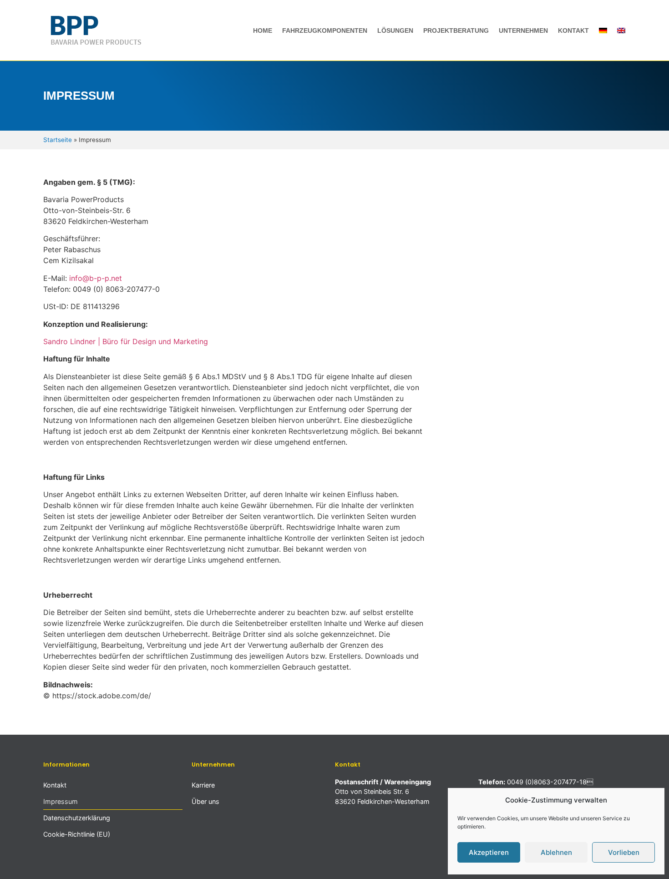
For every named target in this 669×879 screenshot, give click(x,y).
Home (262, 30)
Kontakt (573, 30)
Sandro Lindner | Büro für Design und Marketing (125, 341)
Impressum (60, 801)
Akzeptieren (489, 852)
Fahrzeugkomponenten (324, 30)
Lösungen (395, 30)
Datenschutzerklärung (76, 818)
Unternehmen (523, 30)
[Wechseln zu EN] (621, 30)
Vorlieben (623, 852)
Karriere (203, 785)
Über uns (205, 801)
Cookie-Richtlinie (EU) (76, 834)
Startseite (57, 139)
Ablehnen (556, 852)
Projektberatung (456, 30)
